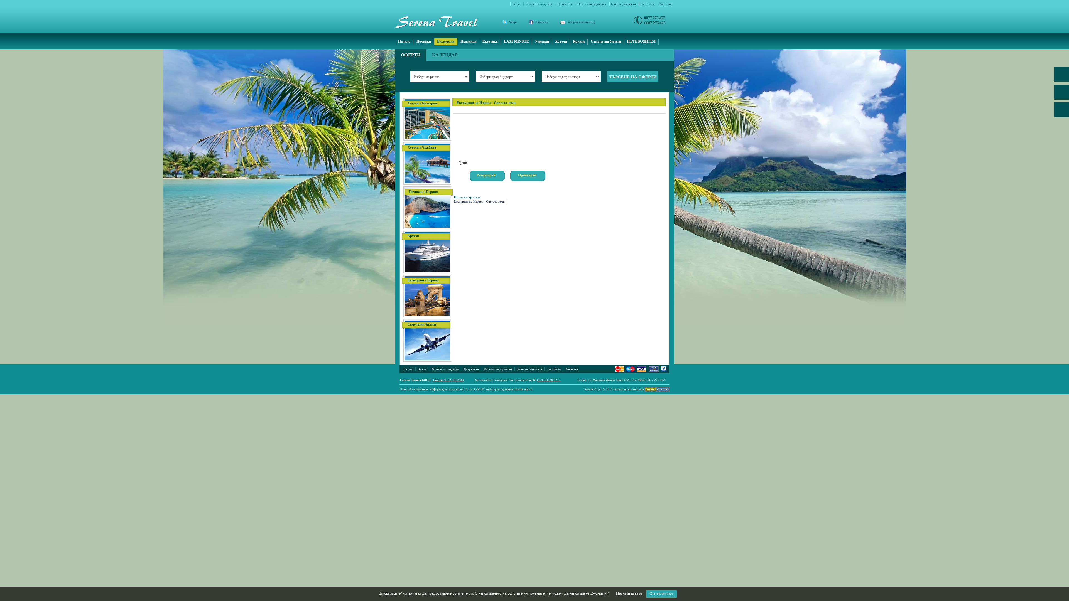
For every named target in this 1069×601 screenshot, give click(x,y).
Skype (513, 22)
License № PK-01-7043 (448, 379)
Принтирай (527, 175)
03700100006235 (548, 379)
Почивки (423, 41)
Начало (404, 41)
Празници (468, 41)
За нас (516, 4)
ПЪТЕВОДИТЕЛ (641, 41)
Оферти (410, 55)
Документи (565, 4)
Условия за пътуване (539, 4)
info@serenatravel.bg (581, 22)
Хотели (561, 41)
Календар (445, 55)
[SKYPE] (1061, 76)
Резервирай (486, 175)
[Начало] (443, 22)
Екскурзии (445, 41)
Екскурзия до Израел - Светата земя (479, 201)
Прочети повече (629, 593)
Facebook (542, 22)
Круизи (579, 41)
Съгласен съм (661, 594)
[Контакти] (1061, 112)
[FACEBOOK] (1061, 94)
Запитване (648, 4)
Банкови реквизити (624, 4)
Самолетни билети (606, 41)
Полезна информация (592, 4)
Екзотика (490, 41)
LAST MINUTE (516, 41)
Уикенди (542, 41)
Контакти (665, 4)
